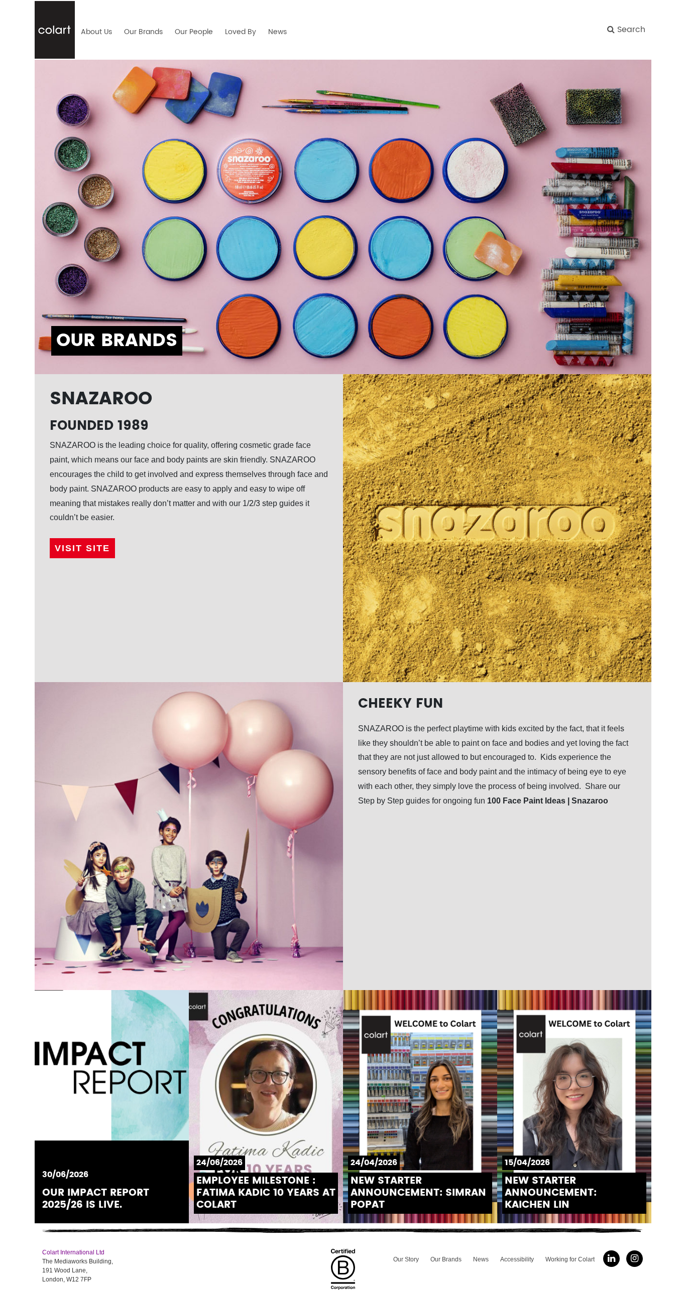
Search (630, 29)
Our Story (406, 1259)
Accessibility (517, 1259)
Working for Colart (570, 1259)
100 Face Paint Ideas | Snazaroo (547, 800)
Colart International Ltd (73, 1252)
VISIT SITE (82, 548)
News (481, 1259)
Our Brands (446, 1259)
